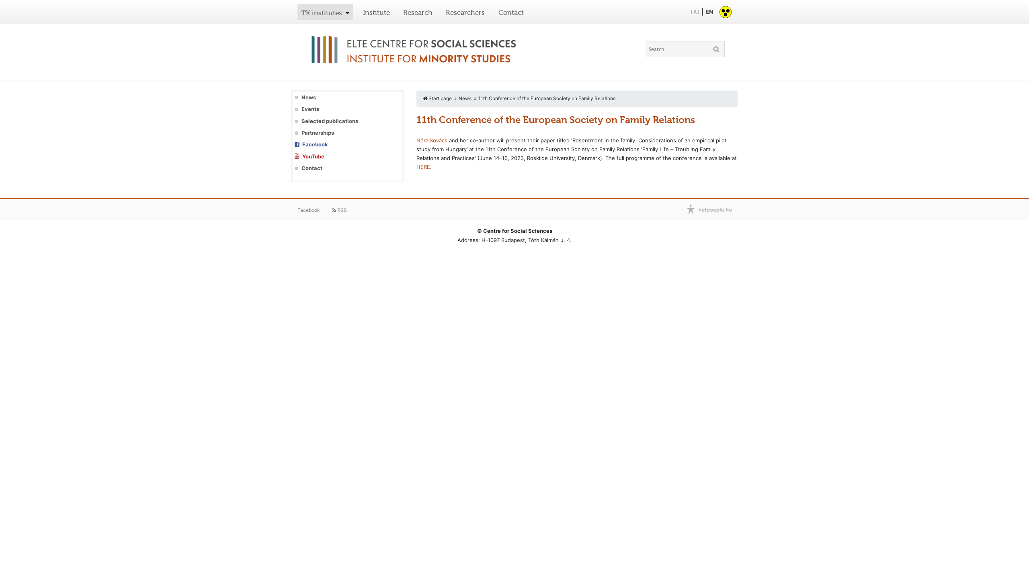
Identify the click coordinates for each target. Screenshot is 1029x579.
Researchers (465, 12)
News (308, 97)
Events (310, 109)
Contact (511, 12)
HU (695, 12)
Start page (439, 98)
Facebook (315, 144)
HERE (423, 167)
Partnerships (317, 133)
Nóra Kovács (431, 140)
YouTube (313, 156)
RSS (341, 210)
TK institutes (321, 13)
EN (709, 12)
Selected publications (329, 121)
